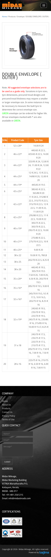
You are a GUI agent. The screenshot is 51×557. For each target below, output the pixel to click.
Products (6, 408)
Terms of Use (8, 419)
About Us (6, 404)
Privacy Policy (8, 415)
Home (4, 16)
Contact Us (7, 412)
